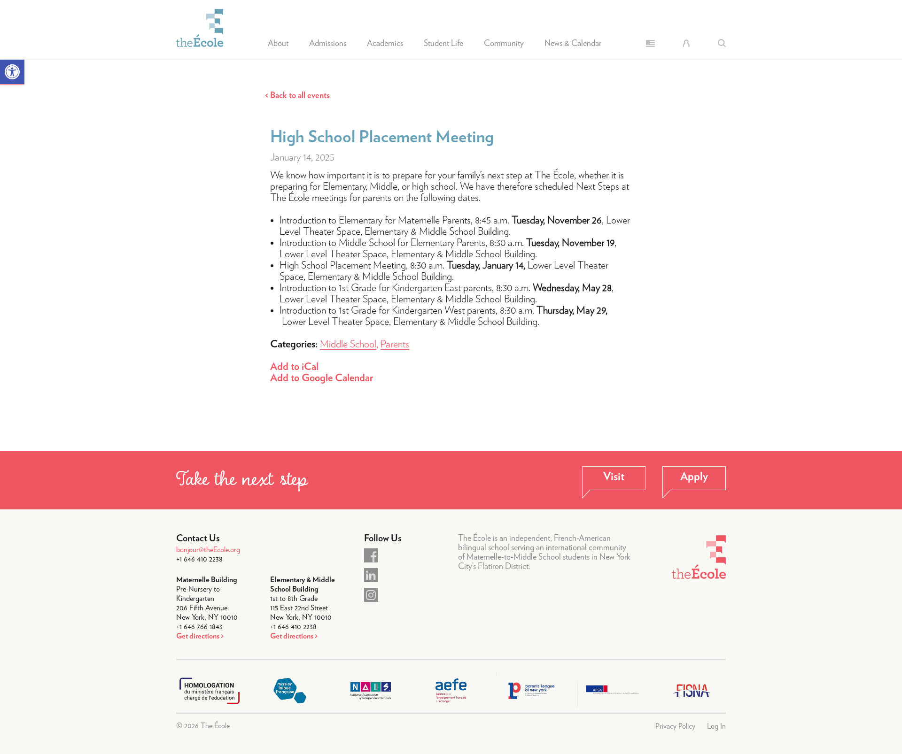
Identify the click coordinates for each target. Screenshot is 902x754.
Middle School (348, 344)
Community (504, 43)
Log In (716, 726)
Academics (385, 43)
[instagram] (371, 595)
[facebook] (371, 555)
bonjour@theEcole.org (208, 550)
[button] (12, 72)
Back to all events (300, 96)
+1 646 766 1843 (199, 627)
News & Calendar (572, 43)
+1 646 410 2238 (199, 559)
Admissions (327, 43)
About (278, 43)
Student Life (443, 43)
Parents (395, 344)
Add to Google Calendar (321, 378)
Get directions (197, 636)
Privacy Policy (675, 726)
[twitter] (371, 575)
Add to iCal (294, 367)
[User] (686, 43)
